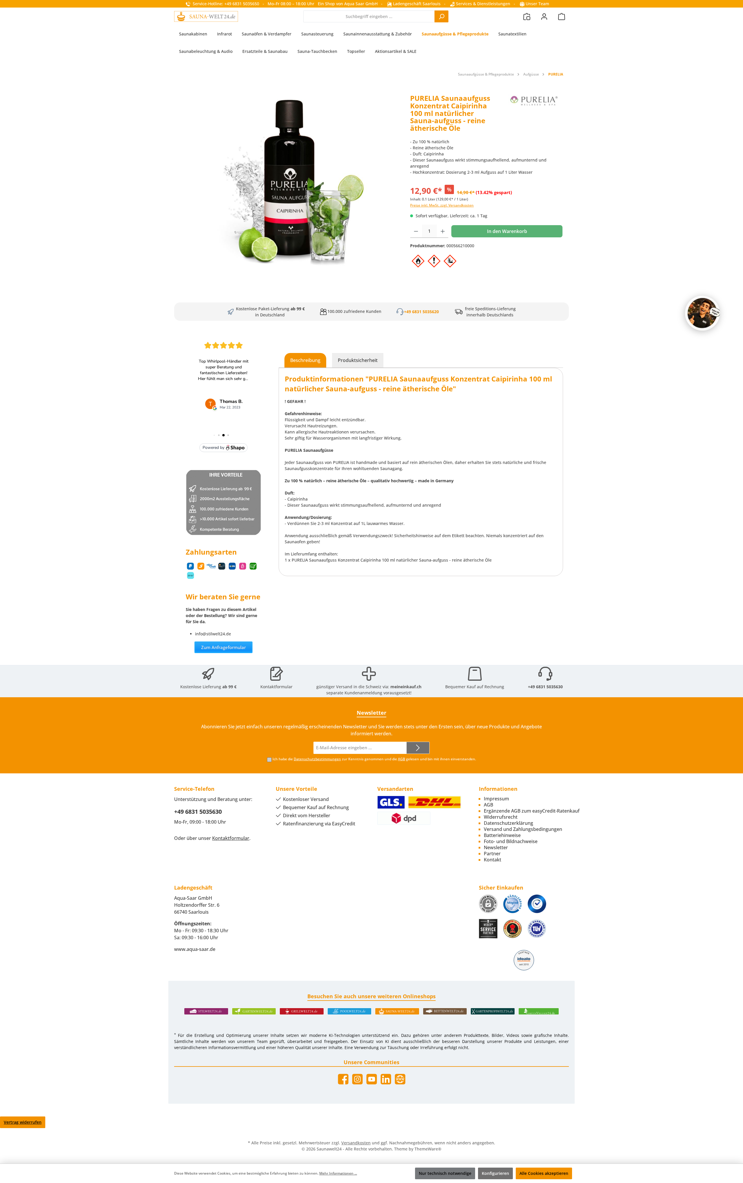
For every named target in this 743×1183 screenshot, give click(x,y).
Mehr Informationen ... (338, 1173)
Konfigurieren (495, 1173)
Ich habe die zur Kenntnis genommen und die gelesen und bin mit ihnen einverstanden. (374, 759)
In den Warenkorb (507, 231)
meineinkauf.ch (405, 686)
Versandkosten (356, 1143)
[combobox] (369, 16)
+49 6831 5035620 (421, 311)
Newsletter (496, 847)
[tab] (305, 360)
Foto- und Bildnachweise (511, 841)
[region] (289, 181)
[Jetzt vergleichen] (527, 16)
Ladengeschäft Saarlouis (416, 3)
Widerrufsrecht (500, 817)
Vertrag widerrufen (23, 1122)
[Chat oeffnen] (702, 313)
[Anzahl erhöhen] (443, 231)
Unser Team (537, 3)
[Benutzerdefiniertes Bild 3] (537, 904)
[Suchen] (441, 16)
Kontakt (492, 859)
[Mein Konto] (544, 16)
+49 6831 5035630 (545, 686)
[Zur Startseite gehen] (206, 16)
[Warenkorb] (561, 16)
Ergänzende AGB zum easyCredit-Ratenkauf (532, 811)
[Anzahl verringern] (416, 231)
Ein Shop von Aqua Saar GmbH (348, 3)
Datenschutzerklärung (508, 823)
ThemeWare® (427, 1149)
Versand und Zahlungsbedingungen (523, 829)
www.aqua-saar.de (194, 949)
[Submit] (418, 748)
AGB (401, 759)
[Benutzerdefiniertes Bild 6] (537, 928)
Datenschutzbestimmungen (317, 759)
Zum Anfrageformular (223, 647)
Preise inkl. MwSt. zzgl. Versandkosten (442, 205)
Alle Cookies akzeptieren (544, 1173)
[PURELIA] (534, 115)
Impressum (496, 798)
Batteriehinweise (502, 835)
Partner (492, 853)
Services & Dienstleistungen (482, 3)
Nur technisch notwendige (445, 1173)
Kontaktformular (276, 686)
